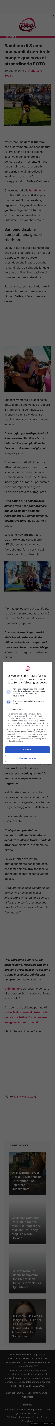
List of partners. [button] (42, 725)
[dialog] (27, 713)
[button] (27, 709)
